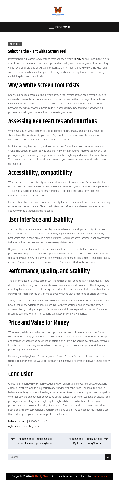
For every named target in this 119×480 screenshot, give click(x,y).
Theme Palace (99, 476)
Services (15, 44)
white (38, 426)
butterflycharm (18, 421)
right (10, 426)
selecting (28, 426)
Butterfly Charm (41, 476)
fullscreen (79, 58)
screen (18, 426)
